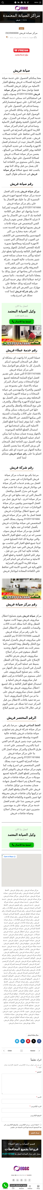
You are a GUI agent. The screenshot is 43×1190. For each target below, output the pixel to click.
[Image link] (21, 335)
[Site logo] (21, 8)
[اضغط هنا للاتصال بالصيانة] (5, 1185)
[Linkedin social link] (18, 2)
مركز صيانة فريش (33, 1035)
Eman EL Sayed (28, 38)
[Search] (3, 2)
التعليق (38, 1072)
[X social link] (24, 2)
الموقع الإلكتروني (35, 1115)
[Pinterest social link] (21, 2)
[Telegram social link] (15, 2)
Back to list (21, 1051)
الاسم (38, 1097)
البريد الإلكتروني (35, 1106)
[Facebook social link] (28, 2)
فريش (18, 20)
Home (24, 20)
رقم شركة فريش (24, 291)
